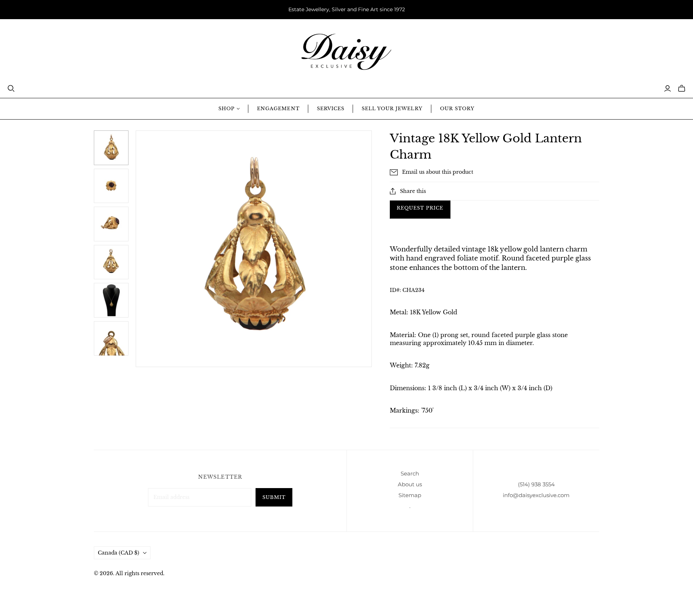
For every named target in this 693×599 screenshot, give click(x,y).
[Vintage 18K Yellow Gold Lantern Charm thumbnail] (111, 186)
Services (330, 108)
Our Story (457, 108)
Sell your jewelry (392, 108)
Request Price (420, 208)
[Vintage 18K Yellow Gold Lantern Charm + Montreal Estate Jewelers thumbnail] (111, 147)
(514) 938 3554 (536, 484)
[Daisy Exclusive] (346, 52)
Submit (274, 497)
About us (410, 484)
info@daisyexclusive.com (536, 495)
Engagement (278, 108)
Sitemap (409, 495)
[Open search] (11, 88)
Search (410, 473)
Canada (118, 553)
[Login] (667, 88)
